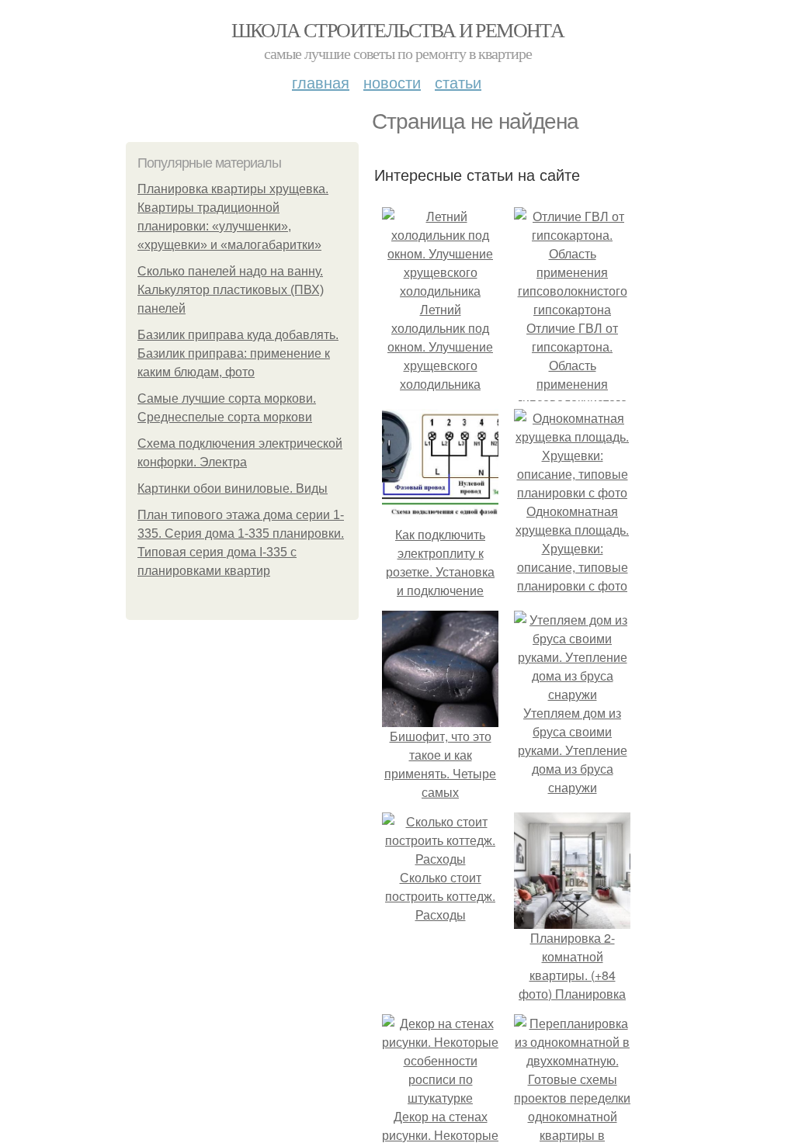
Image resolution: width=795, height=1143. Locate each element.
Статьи (458, 82)
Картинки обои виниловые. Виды (232, 488)
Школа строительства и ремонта (397, 29)
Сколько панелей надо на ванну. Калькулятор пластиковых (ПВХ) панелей (230, 290)
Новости (392, 82)
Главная (320, 82)
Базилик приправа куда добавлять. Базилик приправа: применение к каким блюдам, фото (237, 353)
